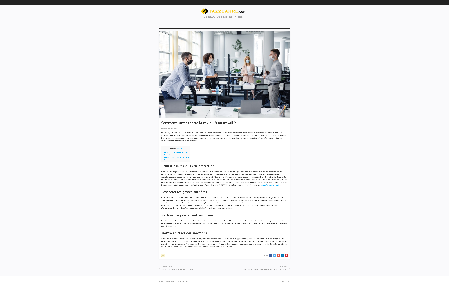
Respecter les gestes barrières (174, 155)
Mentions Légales (182, 281)
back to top (285, 281)
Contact (173, 281)
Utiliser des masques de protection (176, 152)
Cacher (179, 148)
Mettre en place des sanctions (174, 160)
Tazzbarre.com (165, 281)
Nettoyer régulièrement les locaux (176, 157)
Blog (163, 255)
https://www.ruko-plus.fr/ (270, 185)
